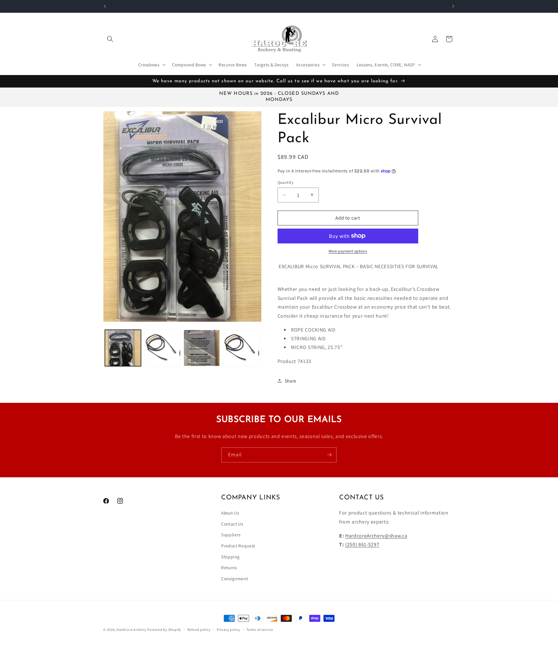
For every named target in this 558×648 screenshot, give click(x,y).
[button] (110, 39)
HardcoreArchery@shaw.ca (376, 535)
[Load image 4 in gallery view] (241, 348)
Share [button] (290, 380)
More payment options (348, 251)
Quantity (286, 182)
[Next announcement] (453, 6)
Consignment (234, 578)
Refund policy (199, 629)
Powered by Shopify (164, 629)
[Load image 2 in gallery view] (162, 348)
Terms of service (259, 629)
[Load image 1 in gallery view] (123, 348)
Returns (229, 568)
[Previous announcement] (105, 6)
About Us (230, 513)
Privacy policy (228, 629)
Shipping (230, 557)
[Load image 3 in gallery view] (202, 348)
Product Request (238, 546)
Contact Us (232, 524)
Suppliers (231, 535)
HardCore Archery (131, 629)
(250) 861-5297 (362, 544)
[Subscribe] (329, 454)
